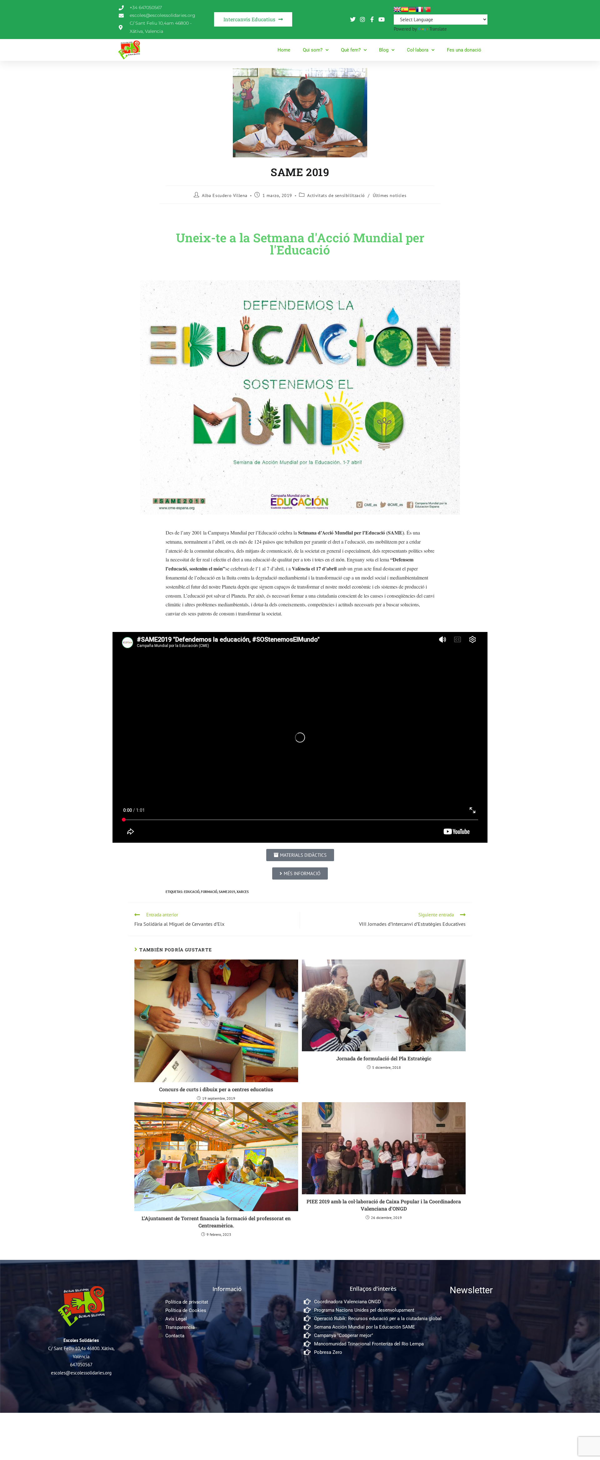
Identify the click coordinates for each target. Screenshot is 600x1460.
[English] (397, 9)
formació (209, 892)
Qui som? (312, 50)
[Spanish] (404, 9)
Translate (438, 29)
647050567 (81, 1365)
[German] (412, 9)
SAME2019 (227, 892)
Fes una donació (464, 50)
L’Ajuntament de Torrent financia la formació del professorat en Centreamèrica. (216, 1221)
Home (284, 50)
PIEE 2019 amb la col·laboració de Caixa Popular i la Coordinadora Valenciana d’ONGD (384, 1204)
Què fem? (351, 50)
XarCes (243, 892)
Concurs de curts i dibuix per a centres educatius (216, 1089)
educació (191, 892)
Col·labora (417, 50)
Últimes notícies (390, 195)
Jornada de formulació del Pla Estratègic (383, 1058)
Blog (383, 50)
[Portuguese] (427, 9)
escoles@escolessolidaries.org (81, 1373)
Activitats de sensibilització (336, 195)
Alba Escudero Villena (225, 195)
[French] (419, 9)
